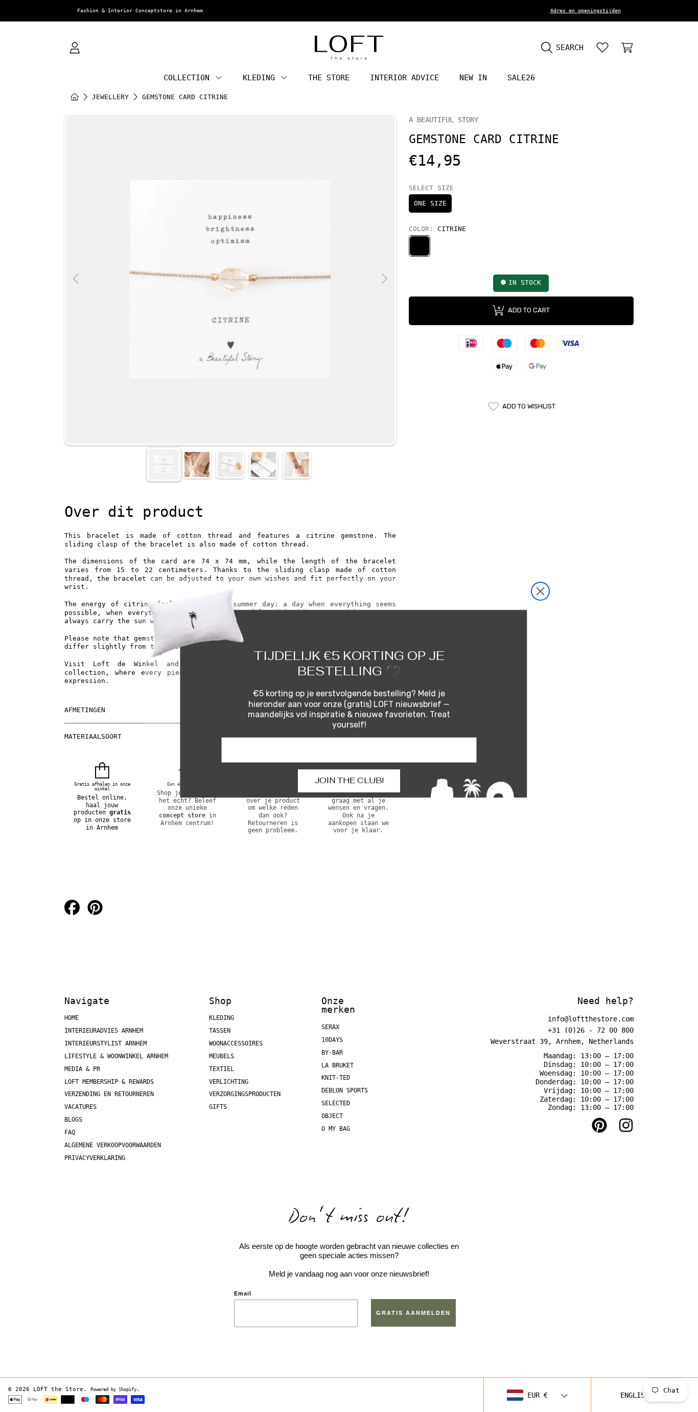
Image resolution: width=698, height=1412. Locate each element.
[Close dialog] (540, 591)
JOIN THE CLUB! (349, 780)
